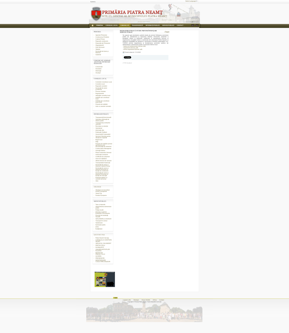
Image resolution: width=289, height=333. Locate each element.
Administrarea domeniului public (103, 207)
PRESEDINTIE (100, 258)
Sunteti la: (93, 1)
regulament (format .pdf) (130, 48)
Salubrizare (99, 223)
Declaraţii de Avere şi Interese (102, 52)
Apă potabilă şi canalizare (103, 218)
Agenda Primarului (101, 35)
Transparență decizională (103, 117)
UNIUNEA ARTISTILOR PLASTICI (103, 250)
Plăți (97, 141)
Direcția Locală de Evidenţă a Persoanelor (103, 212)
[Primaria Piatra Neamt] (128, 14)
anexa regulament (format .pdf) (132, 49)
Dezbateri (98, 68)
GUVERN (98, 256)
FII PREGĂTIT (100, 247)
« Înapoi (166, 32)
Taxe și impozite (100, 204)
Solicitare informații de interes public (102, 120)
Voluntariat (99, 128)
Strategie (136, 300)
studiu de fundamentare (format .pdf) (134, 46)
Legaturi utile (127, 300)
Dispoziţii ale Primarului (103, 43)
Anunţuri (98, 73)
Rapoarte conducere (102, 41)
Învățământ (99, 229)
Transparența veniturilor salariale (103, 123)
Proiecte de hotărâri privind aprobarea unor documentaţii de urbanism (104, 145)
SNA (97, 181)
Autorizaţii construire (102, 154)
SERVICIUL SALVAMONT (103, 243)
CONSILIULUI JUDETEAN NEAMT (104, 240)
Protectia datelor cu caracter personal (101, 178)
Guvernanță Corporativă (103, 134)
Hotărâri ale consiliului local (102, 98)
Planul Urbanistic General (103, 152)
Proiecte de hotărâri (102, 104)
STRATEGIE (97, 187)
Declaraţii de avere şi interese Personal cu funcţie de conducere (102, 169)
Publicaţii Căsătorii (101, 132)
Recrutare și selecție (102, 126)
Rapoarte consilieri (101, 86)
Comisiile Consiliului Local (104, 82)
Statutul (98, 49)
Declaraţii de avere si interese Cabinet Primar (103, 165)
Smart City (99, 193)
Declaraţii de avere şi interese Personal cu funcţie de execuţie (102, 174)
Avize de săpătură (101, 158)
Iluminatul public (101, 225)
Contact (161, 300)
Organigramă (100, 45)
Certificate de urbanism (103, 156)
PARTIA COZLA (100, 245)
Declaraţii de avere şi (101, 88)
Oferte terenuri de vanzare (104, 160)
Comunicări (99, 66)
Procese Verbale (101, 91)
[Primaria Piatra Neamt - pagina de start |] (92, 25)
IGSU (97, 227)
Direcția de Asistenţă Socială (102, 216)
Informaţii (98, 70)
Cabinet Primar (100, 39)
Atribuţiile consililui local (103, 95)
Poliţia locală (99, 210)
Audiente (98, 54)
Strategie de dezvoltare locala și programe (103, 190)
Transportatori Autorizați (103, 162)
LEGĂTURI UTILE (99, 235)
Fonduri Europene (101, 195)
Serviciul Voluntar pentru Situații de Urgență (103, 137)
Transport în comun (101, 220)
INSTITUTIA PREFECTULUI (100, 253)
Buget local (99, 139)
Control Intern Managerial (103, 148)
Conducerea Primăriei (102, 37)
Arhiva (155, 300)
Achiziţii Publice (100, 150)
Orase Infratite (146, 300)
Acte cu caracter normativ (103, 106)
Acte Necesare (100, 47)
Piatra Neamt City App (102, 238)
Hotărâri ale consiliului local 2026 (102, 101)
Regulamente (100, 93)
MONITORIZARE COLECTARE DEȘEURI (103, 261)
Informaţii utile (100, 130)
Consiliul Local (100, 84)
